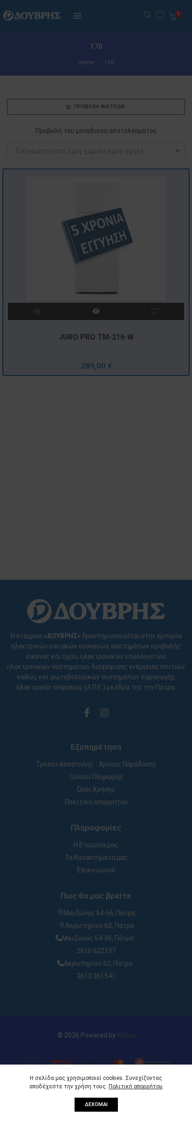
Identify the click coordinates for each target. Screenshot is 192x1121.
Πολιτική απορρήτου (136, 1086)
